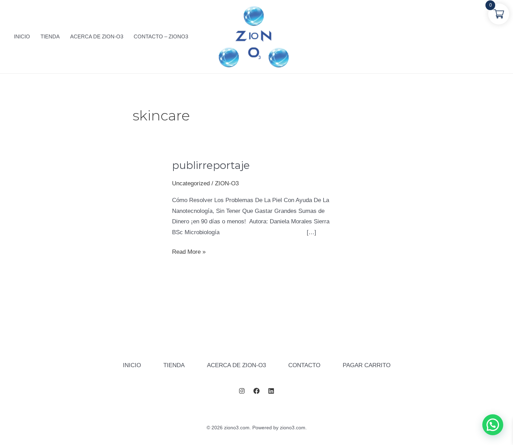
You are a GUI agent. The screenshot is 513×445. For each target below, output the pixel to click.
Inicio (22, 36)
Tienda (50, 36)
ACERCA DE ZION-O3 (236, 365)
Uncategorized (191, 183)
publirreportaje (211, 165)
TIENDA (174, 365)
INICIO (132, 365)
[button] (492, 424)
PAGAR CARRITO (367, 365)
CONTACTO (304, 365)
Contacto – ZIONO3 (161, 36)
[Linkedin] (271, 391)
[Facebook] (256, 391)
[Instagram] (242, 391)
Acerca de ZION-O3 (96, 36)
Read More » (189, 251)
